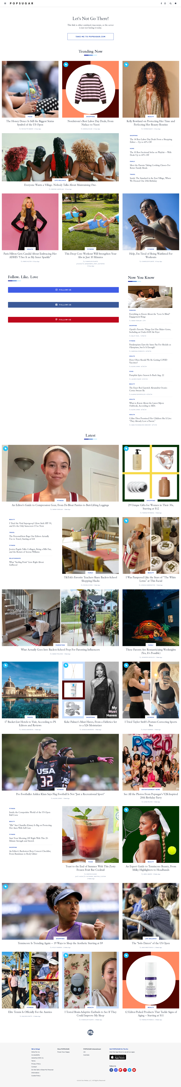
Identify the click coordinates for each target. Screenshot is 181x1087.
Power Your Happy (63, 1052)
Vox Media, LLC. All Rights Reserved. (93, 1080)
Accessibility (35, 1055)
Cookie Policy (35, 1076)
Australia (86, 1055)
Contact (34, 1067)
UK (84, 1052)
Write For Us (35, 1052)
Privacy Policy (36, 1064)
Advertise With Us (37, 1058)
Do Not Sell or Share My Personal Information (42, 1071)
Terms (33, 1061)
